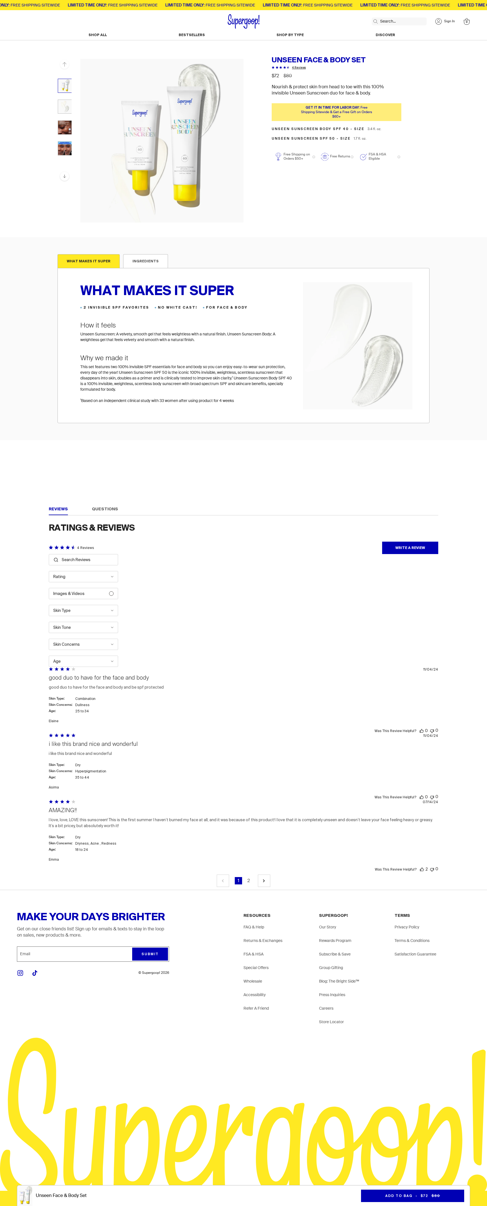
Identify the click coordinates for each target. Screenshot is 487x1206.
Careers (326, 1009)
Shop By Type (290, 35)
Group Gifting (331, 968)
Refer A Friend (256, 1009)
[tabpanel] (243, 346)
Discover (385, 35)
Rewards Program (335, 941)
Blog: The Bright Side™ (339, 981)
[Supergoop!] (244, 21)
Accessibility (255, 995)
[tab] (88, 261)
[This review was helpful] (422, 730)
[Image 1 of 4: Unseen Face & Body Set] (65, 86)
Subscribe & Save (335, 954)
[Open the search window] (374, 20)
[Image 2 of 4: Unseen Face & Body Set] (65, 107)
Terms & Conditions (412, 941)
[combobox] (83, 576)
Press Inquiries (332, 995)
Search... (388, 21)
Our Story (327, 927)
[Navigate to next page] (264, 881)
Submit (150, 954)
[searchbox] (88, 559)
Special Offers (256, 968)
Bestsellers (192, 35)
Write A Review (410, 548)
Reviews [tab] (58, 508)
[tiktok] (35, 973)
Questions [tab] (105, 508)
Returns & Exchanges (263, 941)
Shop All (97, 35)
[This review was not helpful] (432, 730)
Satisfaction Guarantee (415, 954)
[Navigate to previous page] (223, 881)
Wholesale (253, 981)
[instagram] (20, 973)
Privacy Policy (407, 927)
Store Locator (331, 1022)
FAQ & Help (254, 927)
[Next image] (64, 176)
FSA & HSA (254, 954)
